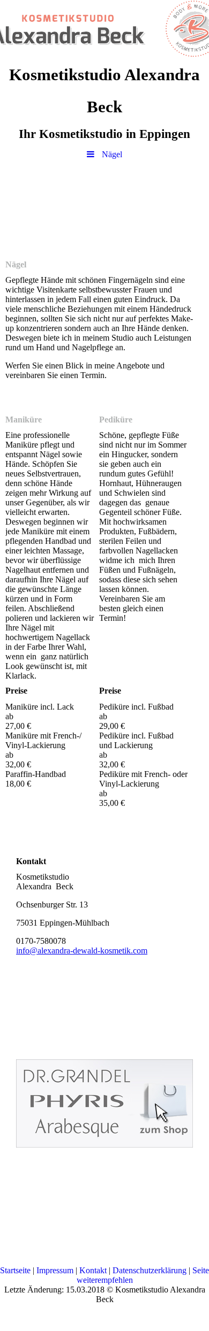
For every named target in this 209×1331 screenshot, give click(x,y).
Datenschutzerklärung (149, 1270)
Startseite (15, 1270)
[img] (104, 29)
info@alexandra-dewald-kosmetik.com (81, 950)
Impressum (54, 1270)
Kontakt (93, 1270)
